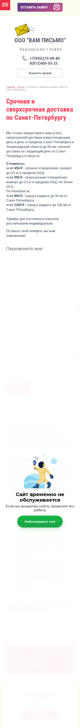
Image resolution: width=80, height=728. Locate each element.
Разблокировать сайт (40, 521)
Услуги (20, 86)
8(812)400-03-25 (44, 63)
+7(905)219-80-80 (45, 58)
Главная (10, 86)
